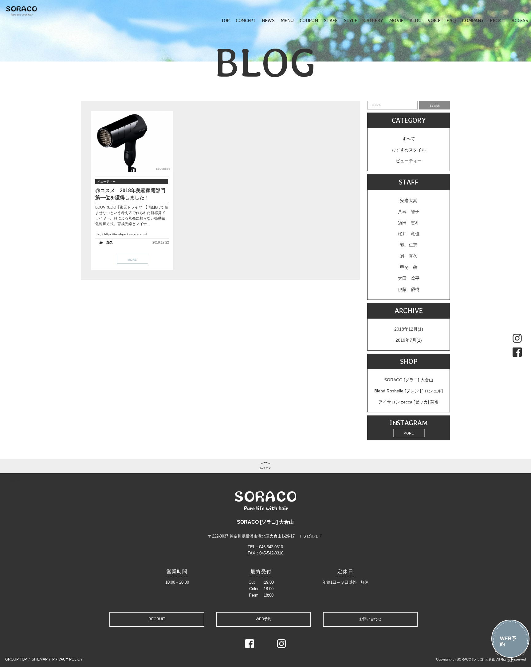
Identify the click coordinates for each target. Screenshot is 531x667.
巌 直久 (106, 242)
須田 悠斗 (408, 222)
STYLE (350, 20)
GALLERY (373, 20)
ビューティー (106, 181)
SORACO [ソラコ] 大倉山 (408, 379)
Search (435, 105)
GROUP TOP (16, 659)
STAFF (331, 20)
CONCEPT (246, 20)
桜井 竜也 (408, 233)
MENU (287, 20)
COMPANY (473, 20)
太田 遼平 (408, 278)
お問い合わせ (370, 619)
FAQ (451, 20)
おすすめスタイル (408, 149)
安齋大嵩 (408, 200)
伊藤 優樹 (408, 289)
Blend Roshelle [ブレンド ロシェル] (408, 390)
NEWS (268, 20)
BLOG (415, 20)
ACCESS (519, 20)
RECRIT (497, 20)
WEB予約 (508, 641)
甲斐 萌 (408, 267)
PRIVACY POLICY (67, 659)
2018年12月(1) (408, 329)
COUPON (309, 20)
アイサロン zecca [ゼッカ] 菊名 (408, 401)
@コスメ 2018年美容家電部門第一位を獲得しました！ (130, 194)
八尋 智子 (408, 211)
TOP (225, 20)
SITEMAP (40, 659)
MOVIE (396, 20)
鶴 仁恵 (408, 244)
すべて (408, 138)
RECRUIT (156, 619)
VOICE (434, 20)
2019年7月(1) (408, 340)
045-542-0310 (271, 547)
